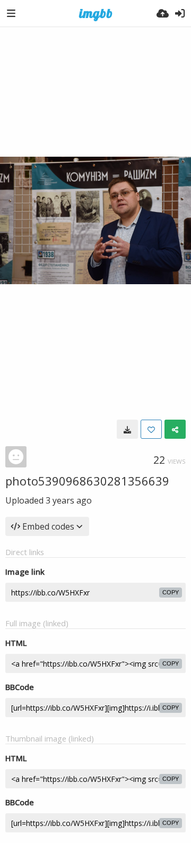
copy (170, 592)
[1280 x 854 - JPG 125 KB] (127, 429)
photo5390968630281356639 (87, 481)
